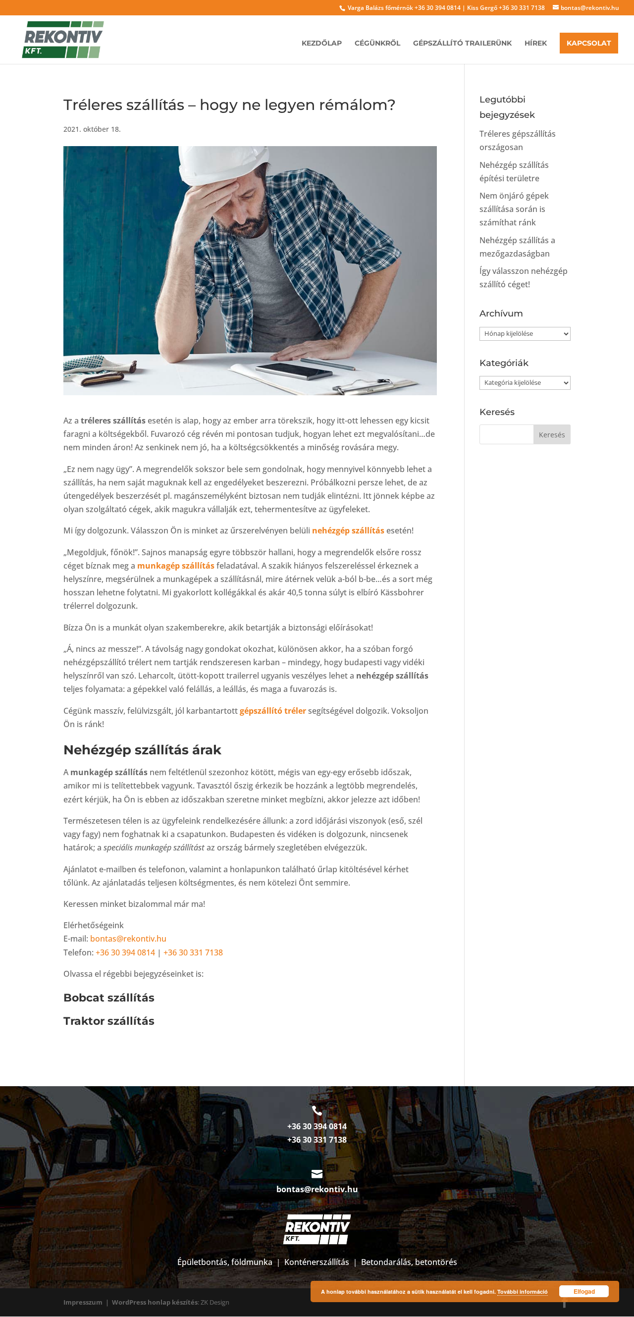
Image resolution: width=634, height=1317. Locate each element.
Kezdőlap (322, 44)
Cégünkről (377, 44)
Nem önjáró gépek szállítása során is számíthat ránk (514, 209)
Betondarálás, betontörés (409, 1262)
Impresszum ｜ (87, 1302)
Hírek (536, 44)
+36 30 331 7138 (522, 7)
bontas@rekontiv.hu (128, 938)
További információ (522, 1291)
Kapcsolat (589, 43)
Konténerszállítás (316, 1262)
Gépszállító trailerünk (462, 44)
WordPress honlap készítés (155, 1302)
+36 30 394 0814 (438, 7)
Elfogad (584, 1291)
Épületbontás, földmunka (224, 1262)
